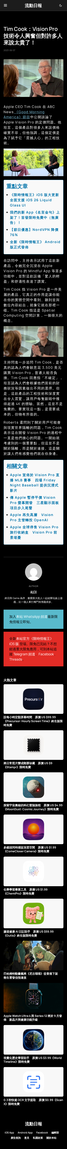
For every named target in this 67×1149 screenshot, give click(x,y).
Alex (33, 592)
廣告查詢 (16, 1137)
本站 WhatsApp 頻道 (32, 616)
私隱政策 (38, 1137)
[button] (5, 5)
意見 (26, 1137)
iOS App (9, 1132)
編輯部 (55, 1132)
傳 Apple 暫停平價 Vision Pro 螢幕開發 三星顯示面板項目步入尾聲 (34, 502)
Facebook (46, 654)
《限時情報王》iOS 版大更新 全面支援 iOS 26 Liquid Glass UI (36, 200)
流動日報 (33, 5)
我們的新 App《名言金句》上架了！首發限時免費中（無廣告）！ (35, 217)
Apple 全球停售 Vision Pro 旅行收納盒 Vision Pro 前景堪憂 (34, 532)
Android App (25, 1132)
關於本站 (51, 1137)
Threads (15, 659)
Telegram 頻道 (24, 654)
